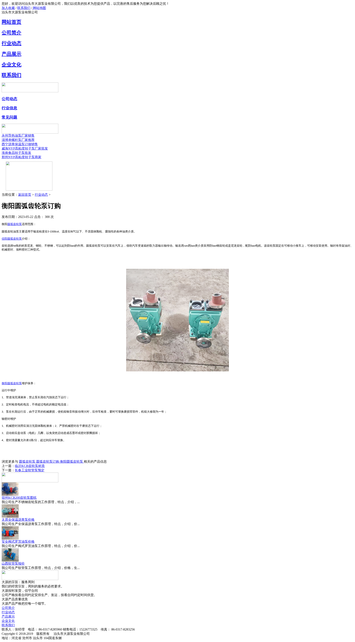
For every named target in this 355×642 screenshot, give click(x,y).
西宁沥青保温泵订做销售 (20, 144)
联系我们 (23, 8)
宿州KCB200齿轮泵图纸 (19, 497)
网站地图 (39, 8)
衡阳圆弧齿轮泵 (72, 461)
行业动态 (11, 43)
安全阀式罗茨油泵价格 (18, 541)
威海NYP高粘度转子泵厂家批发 (25, 148)
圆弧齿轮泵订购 (48, 461)
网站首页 (11, 22)
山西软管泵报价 (13, 563)
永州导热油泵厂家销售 (18, 135)
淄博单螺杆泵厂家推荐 (18, 140)
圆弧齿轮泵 (27, 461)
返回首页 (24, 194)
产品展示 (11, 54)
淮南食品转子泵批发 (16, 152)
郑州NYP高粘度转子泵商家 (21, 157)
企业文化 (11, 64)
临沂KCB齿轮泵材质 (30, 466)
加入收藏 (8, 8)
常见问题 (9, 117)
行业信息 (9, 108)
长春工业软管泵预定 (29, 470)
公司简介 (11, 32)
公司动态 (9, 99)
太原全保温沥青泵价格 (18, 519)
